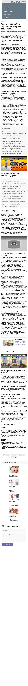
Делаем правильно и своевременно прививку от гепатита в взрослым (14, 504)
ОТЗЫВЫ (6, 17)
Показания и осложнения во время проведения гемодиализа (13, 489)
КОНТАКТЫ (7, 14)
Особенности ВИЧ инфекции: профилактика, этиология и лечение (13, 518)
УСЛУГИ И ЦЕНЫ (8, 11)
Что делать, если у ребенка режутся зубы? (14, 476)
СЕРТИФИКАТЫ (8, 8)
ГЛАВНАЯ (6, 4)
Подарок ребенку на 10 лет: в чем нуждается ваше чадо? (20, 343)
